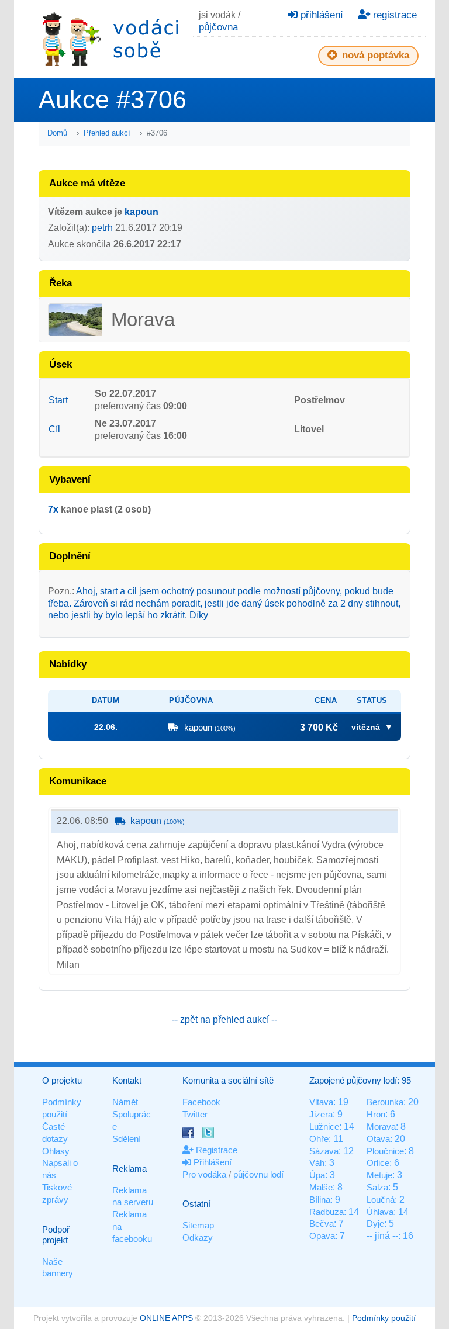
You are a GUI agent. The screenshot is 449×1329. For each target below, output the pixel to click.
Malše (321, 1187)
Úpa (317, 1175)
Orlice (378, 1163)
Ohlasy (56, 1151)
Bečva (321, 1223)
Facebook (201, 1102)
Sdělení (126, 1139)
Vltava (321, 1102)
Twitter (195, 1114)
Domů (57, 133)
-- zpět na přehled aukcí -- (224, 1020)
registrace (393, 14)
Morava (381, 1126)
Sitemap (198, 1225)
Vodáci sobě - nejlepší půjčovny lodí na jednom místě (110, 39)
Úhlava (380, 1212)
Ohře (319, 1139)
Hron (376, 1114)
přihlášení (320, 14)
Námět (125, 1102)
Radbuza (326, 1212)
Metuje (379, 1175)
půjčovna (218, 27)
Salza (377, 1187)
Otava (378, 1139)
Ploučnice (385, 1151)
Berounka (385, 1102)
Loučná (381, 1200)
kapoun (141, 212)
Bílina (319, 1200)
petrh (102, 228)
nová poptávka (374, 55)
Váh (316, 1163)
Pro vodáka (204, 1174)
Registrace (215, 1150)
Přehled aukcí (107, 133)
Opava (322, 1236)
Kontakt (126, 1080)
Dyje (375, 1223)
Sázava (324, 1151)
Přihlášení (211, 1162)
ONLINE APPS (166, 1318)
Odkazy (197, 1238)
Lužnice (324, 1126)
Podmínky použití (384, 1318)
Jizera (321, 1114)
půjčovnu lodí (258, 1174)
